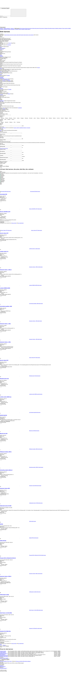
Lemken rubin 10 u (4, 251)
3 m (4, 148)
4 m (5, 148)
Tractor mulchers (65, 28)
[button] (36, 22)
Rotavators (12, 29)
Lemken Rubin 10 (3, 652)
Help (4, 658)
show (1, 165)
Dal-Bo (1, 524)
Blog (24, 661)
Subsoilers (5, 29)
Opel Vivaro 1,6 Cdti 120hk (6, 612)
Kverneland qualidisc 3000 (6, 306)
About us (1, 658)
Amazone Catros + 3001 (5, 323)
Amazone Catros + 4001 (5, 342)
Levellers (22, 29)
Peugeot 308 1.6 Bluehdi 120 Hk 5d (8, 558)
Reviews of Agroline (19, 661)
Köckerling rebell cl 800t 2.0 (6, 470)
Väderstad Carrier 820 (4, 655)
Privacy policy (9, 661)
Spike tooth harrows (35, 28)
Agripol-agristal (3, 415)
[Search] (18, 13)
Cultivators (46, 28)
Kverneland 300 (3, 194)
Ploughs (9, 29)
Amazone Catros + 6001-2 (6, 269)
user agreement (20, 643)
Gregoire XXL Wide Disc (5, 631)
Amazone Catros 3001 (4, 656)
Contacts (6, 658)
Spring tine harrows (28, 28)
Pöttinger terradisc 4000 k (6, 451)
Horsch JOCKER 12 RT (5, 211)
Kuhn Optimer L (2, 654)
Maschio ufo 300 (3, 433)
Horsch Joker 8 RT (4, 360)
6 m (7, 148)
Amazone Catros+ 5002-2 (5, 576)
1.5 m (1, 148)
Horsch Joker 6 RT (4, 233)
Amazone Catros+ (3, 651)
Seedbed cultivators (58, 28)
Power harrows (22, 28)
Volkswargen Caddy (4, 594)
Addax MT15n (3, 540)
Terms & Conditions (3, 661)
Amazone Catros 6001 (5, 488)
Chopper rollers (27, 29)
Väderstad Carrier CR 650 (5, 505)
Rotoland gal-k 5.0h (4, 378)
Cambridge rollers (18, 29)
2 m (2, 148)
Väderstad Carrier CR (4, 653)
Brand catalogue (28, 661)
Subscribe (2, 642)
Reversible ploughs (51, 28)
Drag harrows (41, 28)
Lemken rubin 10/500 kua (5, 396)
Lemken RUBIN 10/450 (5, 288)
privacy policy (14, 643)
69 (3, 645)
